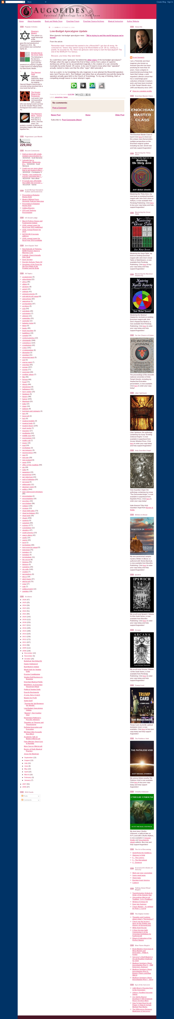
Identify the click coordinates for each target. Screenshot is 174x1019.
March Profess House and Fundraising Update (32, 222)
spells (24, 538)
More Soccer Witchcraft (33, 746)
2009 (24, 648)
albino (24, 284)
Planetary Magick (35, 32)
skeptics (25, 530)
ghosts (25, 384)
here (140, 137)
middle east (26, 436)
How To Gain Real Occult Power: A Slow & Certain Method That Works (141, 1005)
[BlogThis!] (81, 94)
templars (25, 552)
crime (24, 348)
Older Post (119, 115)
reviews (25, 508)
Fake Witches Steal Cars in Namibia (33, 742)
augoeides (26, 318)
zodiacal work (27, 589)
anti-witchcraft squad (30, 296)
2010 (24, 645)
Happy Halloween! (31, 664)
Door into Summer (139, 904)
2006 (24, 787)
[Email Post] (76, 94)
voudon (25, 572)
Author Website (133, 21)
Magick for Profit (30, 698)
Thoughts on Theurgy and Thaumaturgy (34, 723)
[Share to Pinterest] (89, 94)
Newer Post (55, 115)
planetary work (28, 487)
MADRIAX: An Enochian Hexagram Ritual (33, 685)
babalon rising (27, 323)
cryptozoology (27, 350)
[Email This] (79, 94)
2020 (24, 617)
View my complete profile (142, 91)
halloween (26, 389)
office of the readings (30, 465)
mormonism (27, 438)
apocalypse (26, 299)
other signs (92, 60)
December (28, 653)
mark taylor (26, 428)
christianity (26, 340)
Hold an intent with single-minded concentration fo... (32, 155)
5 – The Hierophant (139, 860)
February (28, 777)
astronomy (26, 313)
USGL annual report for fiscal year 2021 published (32, 226)
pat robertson (27, 477)
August (27, 760)
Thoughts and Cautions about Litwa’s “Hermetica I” (143, 918)
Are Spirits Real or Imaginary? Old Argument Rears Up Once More (142, 999)
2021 (24, 614)
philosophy (26, 484)
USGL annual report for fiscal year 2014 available (32, 239)
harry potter (27, 392)
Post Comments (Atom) (72, 120)
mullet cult (26, 440)
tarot (24, 542)
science (25, 525)
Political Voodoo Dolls (32, 689)
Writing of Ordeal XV (140, 902)
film (23, 377)
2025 (24, 602)
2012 (24, 639)
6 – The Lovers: (138, 858)
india (24, 404)
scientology (26, 528)
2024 (24, 605)
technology (26, 545)
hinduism (25, 394)
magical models (28, 421)
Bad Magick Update (31, 667)
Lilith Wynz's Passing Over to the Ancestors (142, 989)
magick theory (27, 426)
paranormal (26, 474)
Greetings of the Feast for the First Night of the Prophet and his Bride (32, 266)
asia (24, 308)
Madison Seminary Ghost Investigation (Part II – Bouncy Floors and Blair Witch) (142, 972)
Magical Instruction (115, 21)
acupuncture (27, 277)
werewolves (27, 574)
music (24, 443)
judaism (25, 409)
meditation (26, 433)
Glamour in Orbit (138, 855)
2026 (24, 599)
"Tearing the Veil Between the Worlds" (34, 704)
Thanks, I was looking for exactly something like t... (32, 175)
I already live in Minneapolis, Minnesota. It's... (31, 162)
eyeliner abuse (28, 374)
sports (24, 540)
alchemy (25, 287)
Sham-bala (136, 878)
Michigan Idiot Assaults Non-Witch (33, 733)
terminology (27, 557)
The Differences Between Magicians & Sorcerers (142, 1010)
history (25, 396)
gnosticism (26, 387)
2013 (24, 636)
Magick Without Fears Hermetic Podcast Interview (33, 200)
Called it (135, 883)
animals (25, 291)
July (26, 763)
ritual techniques (28, 513)
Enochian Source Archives (93, 21)
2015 (24, 631)
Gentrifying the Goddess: (142, 853)
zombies (25, 591)
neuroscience (27, 453)
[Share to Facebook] (87, 94)
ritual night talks (28, 511)
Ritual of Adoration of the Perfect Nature (142, 939)
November (28, 656)
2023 (24, 608)
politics (25, 489)
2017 (24, 625)
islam (24, 406)
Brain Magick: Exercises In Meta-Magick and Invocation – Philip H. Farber (142, 951)
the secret (26, 559)
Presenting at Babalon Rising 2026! (30, 196)
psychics (25, 501)
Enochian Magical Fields (33, 682)
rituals (24, 518)
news (24, 462)
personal (25, 482)
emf (23, 360)
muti (24, 445)
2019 (24, 619)
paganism (26, 472)
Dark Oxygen (27, 259)
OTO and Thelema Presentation (29, 211)
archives (25, 306)
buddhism (26, 333)
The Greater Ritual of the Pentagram (35, 94)
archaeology (27, 304)
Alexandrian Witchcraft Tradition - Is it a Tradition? (142, 898)
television (26, 550)
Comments (27, 800)
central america (28, 338)
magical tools (27, 423)
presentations (27, 498)
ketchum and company (31, 411)
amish (24, 289)
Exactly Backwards (31, 692)
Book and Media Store (53, 21)
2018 (24, 622)
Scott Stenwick (138, 57)
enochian (25, 365)
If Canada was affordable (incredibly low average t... (32, 182)
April (26, 772)
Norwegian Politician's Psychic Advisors (32, 719)
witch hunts (26, 579)
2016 (24, 628)
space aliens (27, 535)
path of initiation (28, 479)
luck (24, 418)
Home (21, 21)
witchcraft (26, 581)
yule (24, 586)
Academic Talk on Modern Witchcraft (32, 738)
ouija (24, 470)
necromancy (27, 450)
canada (25, 335)
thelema (25, 562)
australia (25, 321)
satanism (25, 523)
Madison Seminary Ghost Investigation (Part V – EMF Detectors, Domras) (142, 965)
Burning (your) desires (141, 880)
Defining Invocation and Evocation (33, 728)
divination (26, 352)
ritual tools (26, 515)
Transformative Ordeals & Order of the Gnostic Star (142, 894)
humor (24, 399)
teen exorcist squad (30, 547)
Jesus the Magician (31, 754)
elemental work (28, 357)
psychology (26, 503)
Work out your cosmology (142, 873)
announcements (28, 294)
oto (23, 467)
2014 (24, 634)
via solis (25, 569)
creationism (27, 345)
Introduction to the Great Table (37, 54)
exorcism (26, 372)
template (25, 555)
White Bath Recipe (139, 928)
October (27, 659)
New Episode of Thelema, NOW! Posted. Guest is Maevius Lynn (32, 251)
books (24, 328)
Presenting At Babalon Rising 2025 (31, 204)
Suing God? (28, 701)
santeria (25, 520)
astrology (26, 311)
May (26, 769)
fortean (25, 379)
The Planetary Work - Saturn (36, 114)
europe (25, 367)
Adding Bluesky (28, 208)
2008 (24, 651)
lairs (24, 413)
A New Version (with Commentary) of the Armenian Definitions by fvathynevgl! (141, 933)
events (25, 369)
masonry (25, 431)
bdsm (24, 325)
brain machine (27, 331)
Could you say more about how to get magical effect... (32, 169)
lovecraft (25, 416)
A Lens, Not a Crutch (32, 695)
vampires (26, 567)
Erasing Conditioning (32, 674)
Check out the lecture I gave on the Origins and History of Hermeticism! (141, 923)
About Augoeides (34, 21)
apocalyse (26, 301)
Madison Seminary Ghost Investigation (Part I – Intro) (142, 978)
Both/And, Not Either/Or (33, 661)
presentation (27, 496)
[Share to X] (84, 94)
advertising (26, 279)
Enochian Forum (72, 21)
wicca (24, 576)
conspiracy (26, 343)
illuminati (25, 401)
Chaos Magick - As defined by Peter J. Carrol (142, 907)
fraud (24, 382)
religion (25, 506)
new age (25, 457)
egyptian (25, 355)
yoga (24, 584)
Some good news (139, 875)
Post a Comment (59, 108)
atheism (25, 316)
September (28, 757)
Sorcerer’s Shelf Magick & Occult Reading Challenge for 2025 (142, 959)
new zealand (27, 460)
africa (24, 282)
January (27, 780)
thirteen (25, 564)
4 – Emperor (137, 862)
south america (27, 533)
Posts (25, 796)
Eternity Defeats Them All (32, 262)
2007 (24, 784)
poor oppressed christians (32, 492)
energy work (27, 362)
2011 (24, 642)
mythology (26, 448)
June (26, 766)
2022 (24, 611)
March (27, 774)
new (23, 455)
